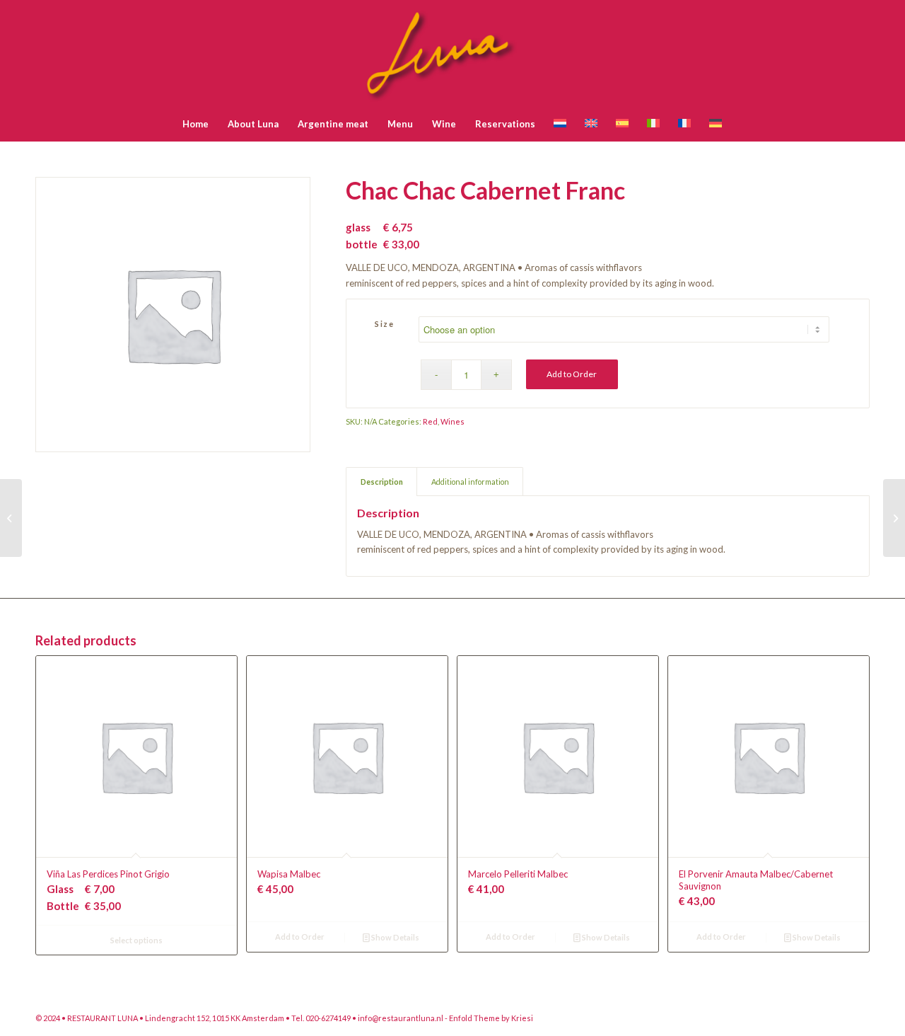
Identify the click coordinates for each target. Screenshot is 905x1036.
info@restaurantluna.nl (400, 1018)
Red (430, 421)
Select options (136, 940)
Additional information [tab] (470, 481)
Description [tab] (382, 481)
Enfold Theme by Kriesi (491, 1018)
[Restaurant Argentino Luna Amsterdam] (452, 53)
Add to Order (572, 374)
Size (384, 323)
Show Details (394, 937)
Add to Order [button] (300, 936)
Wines (452, 421)
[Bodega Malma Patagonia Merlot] (11, 518)
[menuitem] (195, 124)
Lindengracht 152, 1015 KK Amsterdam (215, 1018)
